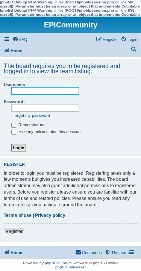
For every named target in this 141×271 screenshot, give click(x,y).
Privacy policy (50, 215)
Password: (14, 101)
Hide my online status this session (48, 131)
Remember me (31, 125)
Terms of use (18, 215)
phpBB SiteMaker (70, 267)
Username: (14, 84)
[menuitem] (19, 39)
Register (14, 231)
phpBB (51, 263)
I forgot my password (30, 115)
